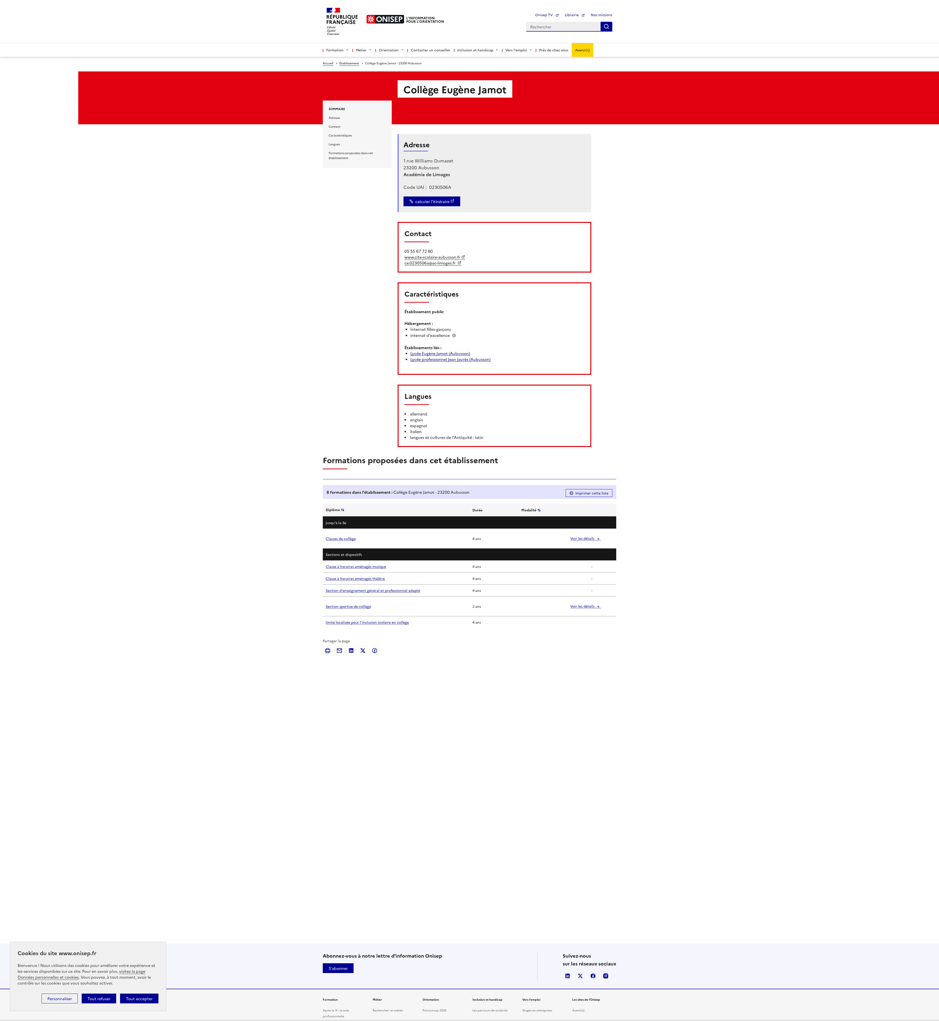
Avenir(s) (582, 49)
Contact (334, 126)
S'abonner (338, 968)
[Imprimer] (328, 650)
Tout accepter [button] (139, 998)
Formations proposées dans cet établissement (351, 155)
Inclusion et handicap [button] (475, 49)
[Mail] (339, 650)
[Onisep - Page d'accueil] (385, 19)
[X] (363, 650)
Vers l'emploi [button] (516, 49)
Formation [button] (335, 49)
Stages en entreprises (537, 1010)
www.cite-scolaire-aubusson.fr (432, 257)
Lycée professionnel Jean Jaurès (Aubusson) (450, 359)
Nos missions (601, 14)
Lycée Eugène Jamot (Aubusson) (440, 353)
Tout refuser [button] (99, 998)
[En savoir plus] (454, 335)
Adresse (334, 117)
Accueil (328, 63)
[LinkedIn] (351, 650)
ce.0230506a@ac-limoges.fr (430, 262)
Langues (334, 144)
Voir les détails (582, 538)
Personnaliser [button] (59, 998)
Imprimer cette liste (591, 493)
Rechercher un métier (388, 1010)
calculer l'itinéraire (432, 201)
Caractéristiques (340, 135)
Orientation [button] (389, 49)
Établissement (349, 63)
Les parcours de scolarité (490, 1010)
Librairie (572, 14)
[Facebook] (375, 650)
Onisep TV (544, 14)
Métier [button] (361, 49)
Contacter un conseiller (430, 49)
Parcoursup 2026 (434, 1010)
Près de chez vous (553, 49)
